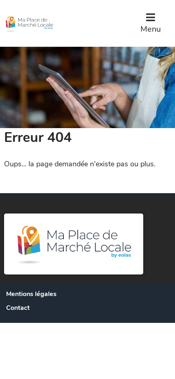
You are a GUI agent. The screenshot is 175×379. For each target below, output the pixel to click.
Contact (18, 307)
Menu (150, 29)
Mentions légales (31, 294)
